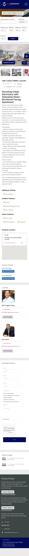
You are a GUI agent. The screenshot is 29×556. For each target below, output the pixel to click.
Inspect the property (8, 397)
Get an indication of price (9, 393)
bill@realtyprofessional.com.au (11, 312)
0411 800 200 (7, 343)
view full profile (7, 317)
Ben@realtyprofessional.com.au (12, 346)
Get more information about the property (11, 395)
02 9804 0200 (7, 529)
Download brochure (9, 271)
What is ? (6, 419)
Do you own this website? (10, 242)
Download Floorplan (9, 278)
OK (22, 242)
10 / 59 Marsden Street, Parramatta (15, 464)
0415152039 (7, 309)
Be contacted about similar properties (11, 401)
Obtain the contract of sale (9, 399)
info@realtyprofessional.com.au (11, 532)
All (2, 30)
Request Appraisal (8, 492)
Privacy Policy (11, 544)
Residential (21, 22)
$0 (23, 30)
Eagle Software (11, 545)
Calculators (6, 522)
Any (11, 30)
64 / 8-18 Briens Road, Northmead (15, 458)
